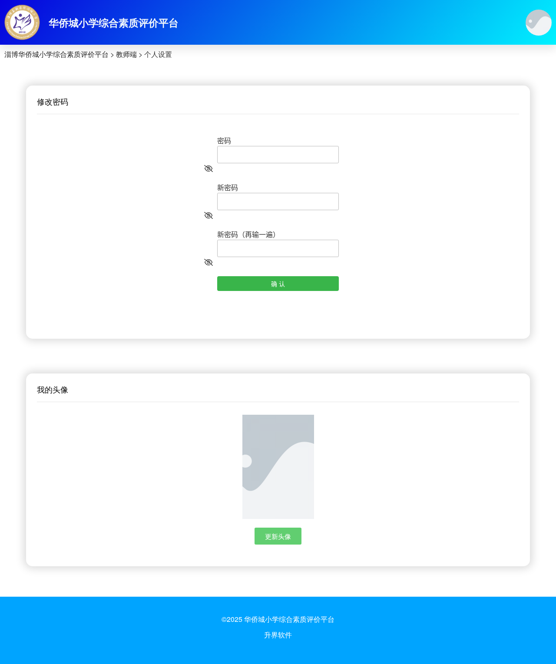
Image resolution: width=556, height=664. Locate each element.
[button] (278, 536)
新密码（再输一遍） (248, 234)
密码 (224, 140)
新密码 (227, 187)
